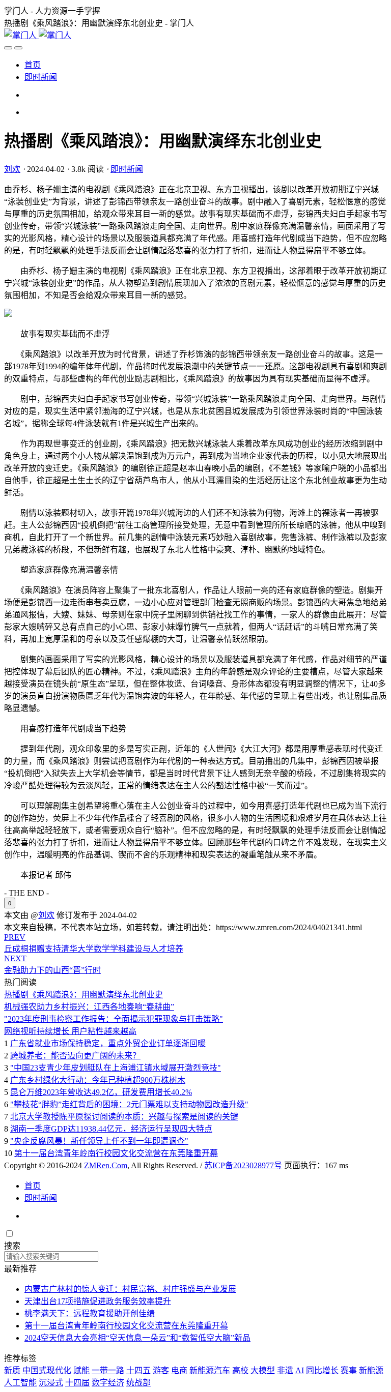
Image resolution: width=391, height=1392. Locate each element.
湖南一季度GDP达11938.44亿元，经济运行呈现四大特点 (111, 1128)
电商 (179, 1370)
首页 (32, 65)
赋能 (81, 1370)
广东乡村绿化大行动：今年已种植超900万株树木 (97, 1080)
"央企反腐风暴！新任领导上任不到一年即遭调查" (99, 1141)
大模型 (262, 1370)
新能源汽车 (209, 1370)
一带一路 (108, 1370)
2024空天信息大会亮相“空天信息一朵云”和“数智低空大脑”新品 (137, 1338)
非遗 (285, 1370)
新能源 (371, 1370)
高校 (240, 1370)
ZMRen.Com (105, 1165)
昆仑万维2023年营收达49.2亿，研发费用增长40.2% (101, 1092)
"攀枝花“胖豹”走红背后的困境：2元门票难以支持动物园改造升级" (129, 1104)
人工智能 (20, 1382)
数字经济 (108, 1382)
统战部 (138, 1382)
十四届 (77, 1382)
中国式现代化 (46, 1370)
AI (299, 1370)
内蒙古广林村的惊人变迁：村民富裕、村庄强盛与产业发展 (130, 1289)
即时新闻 (40, 77)
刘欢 (12, 169)
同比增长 (322, 1370)
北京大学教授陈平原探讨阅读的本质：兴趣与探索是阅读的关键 (124, 1116)
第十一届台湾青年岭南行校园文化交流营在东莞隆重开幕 (116, 1153)
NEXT (15, 958)
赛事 (349, 1370)
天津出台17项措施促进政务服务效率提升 (97, 1301)
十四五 (138, 1370)
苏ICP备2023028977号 (243, 1165)
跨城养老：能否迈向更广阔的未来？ (75, 1055)
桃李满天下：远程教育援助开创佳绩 (89, 1313)
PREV (14, 937)
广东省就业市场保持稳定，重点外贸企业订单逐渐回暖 (108, 1043)
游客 (161, 1370)
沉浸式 (51, 1382)
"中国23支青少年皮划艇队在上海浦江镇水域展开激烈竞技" (115, 1067)
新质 (12, 1370)
